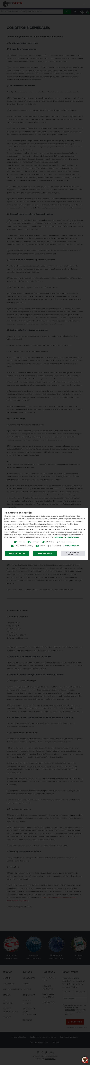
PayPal (42, 546)
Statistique (36, 542)
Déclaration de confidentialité (66, 537)
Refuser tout (45, 553)
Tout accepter (17, 553)
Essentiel (21, 542)
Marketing (50, 542)
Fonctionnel (56, 546)
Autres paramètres (71, 546)
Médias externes (67, 542)
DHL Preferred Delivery (24, 546)
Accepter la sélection (73, 553)
